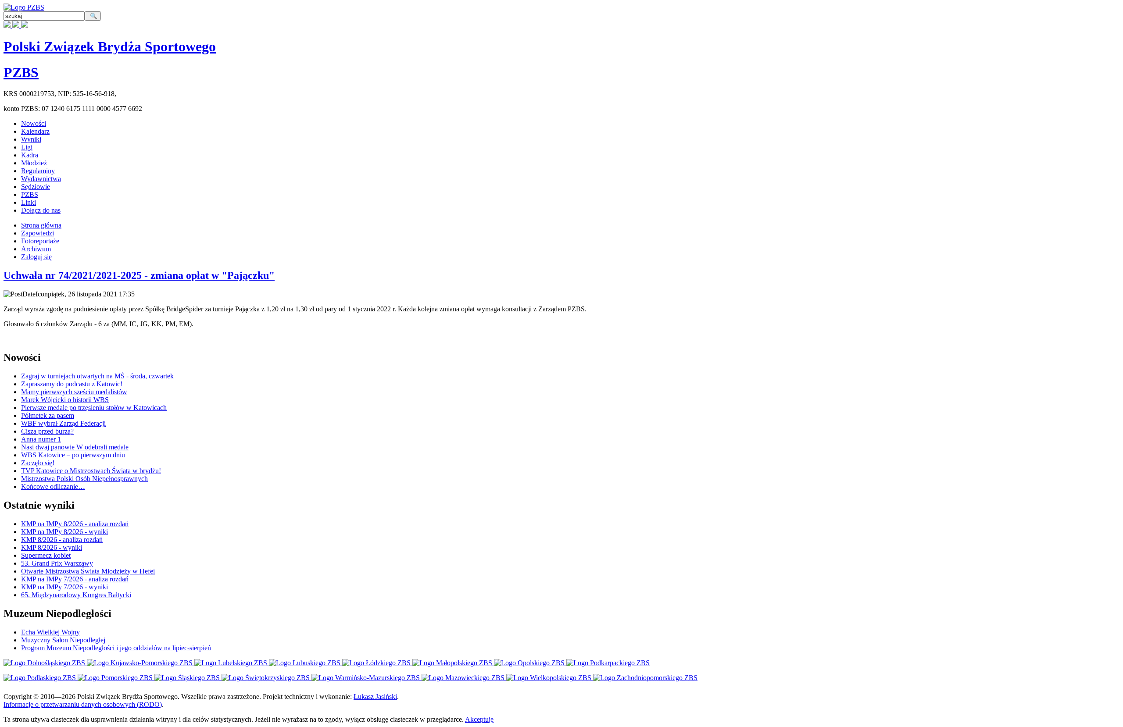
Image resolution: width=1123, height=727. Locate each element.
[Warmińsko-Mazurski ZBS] (366, 677)
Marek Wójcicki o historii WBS (65, 399)
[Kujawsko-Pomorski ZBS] (140, 662)
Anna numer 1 (41, 439)
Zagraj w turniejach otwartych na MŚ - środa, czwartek (97, 376)
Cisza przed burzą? (47, 431)
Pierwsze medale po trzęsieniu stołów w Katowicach (94, 407)
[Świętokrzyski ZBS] (266, 677)
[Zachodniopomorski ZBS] (645, 677)
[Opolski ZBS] (530, 662)
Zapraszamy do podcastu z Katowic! (71, 384)
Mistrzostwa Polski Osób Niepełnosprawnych (84, 478)
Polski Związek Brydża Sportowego (110, 46)
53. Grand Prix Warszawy (57, 563)
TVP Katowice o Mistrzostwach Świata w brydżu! (91, 470)
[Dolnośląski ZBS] (45, 662)
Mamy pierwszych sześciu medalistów (74, 392)
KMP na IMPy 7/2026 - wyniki (64, 587)
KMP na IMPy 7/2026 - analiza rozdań (75, 579)
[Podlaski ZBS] (41, 677)
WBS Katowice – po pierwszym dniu (73, 455)
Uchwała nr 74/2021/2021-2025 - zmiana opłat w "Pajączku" (139, 275)
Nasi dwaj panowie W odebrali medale (75, 447)
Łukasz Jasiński (375, 696)
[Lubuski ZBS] (305, 662)
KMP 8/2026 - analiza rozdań (62, 539)
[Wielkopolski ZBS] (549, 677)
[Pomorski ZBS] (116, 677)
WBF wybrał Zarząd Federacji (63, 423)
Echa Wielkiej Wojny (50, 632)
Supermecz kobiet (46, 555)
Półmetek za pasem (47, 415)
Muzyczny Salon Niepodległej (63, 640)
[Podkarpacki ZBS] (608, 662)
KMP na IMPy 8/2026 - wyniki (64, 531)
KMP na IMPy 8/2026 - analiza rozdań (75, 523)
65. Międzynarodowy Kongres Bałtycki (76, 595)
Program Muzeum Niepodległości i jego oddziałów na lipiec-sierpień (116, 648)
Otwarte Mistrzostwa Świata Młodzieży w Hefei (88, 571)
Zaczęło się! (37, 463)
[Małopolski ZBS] (453, 662)
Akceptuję (479, 719)
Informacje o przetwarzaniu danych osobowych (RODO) (83, 704)
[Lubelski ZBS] (231, 662)
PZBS (21, 72)
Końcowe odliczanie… (53, 486)
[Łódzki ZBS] (377, 662)
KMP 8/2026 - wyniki (51, 547)
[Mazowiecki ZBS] (464, 677)
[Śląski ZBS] (188, 677)
